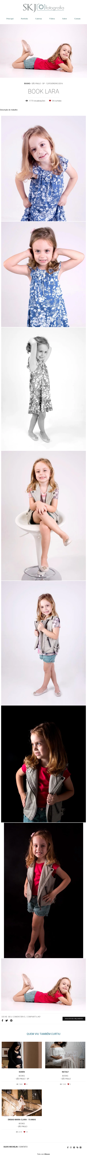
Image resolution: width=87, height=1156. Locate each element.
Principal (10, 19)
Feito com (43, 1154)
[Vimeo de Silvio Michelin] (80, 1147)
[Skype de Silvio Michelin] (77, 1147)
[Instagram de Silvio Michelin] (71, 1147)
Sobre (64, 19)
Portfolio (24, 19)
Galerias (38, 19)
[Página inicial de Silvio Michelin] (43, 8)
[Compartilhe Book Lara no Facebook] (2, 1020)
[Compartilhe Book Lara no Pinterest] (11, 1020)
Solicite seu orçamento (74, 1018)
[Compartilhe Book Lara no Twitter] (6, 1020)
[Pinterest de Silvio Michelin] (74, 1147)
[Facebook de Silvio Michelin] (67, 1147)
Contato (77, 19)
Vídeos (52, 19)
